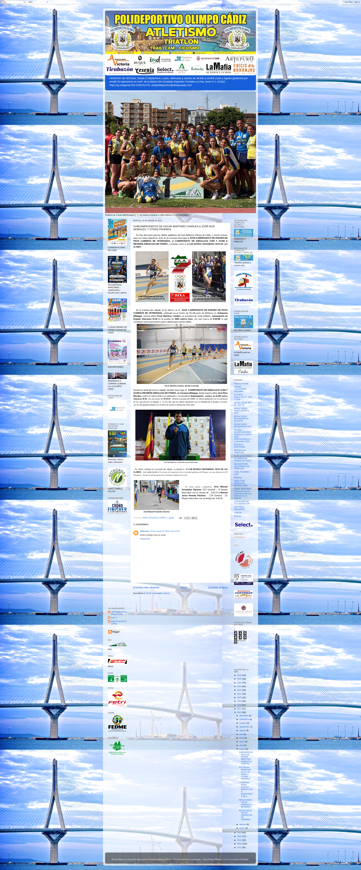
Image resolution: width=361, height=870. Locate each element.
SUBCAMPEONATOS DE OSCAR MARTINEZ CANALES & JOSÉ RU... (246, 758)
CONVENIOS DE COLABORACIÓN (242, 502)
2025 (239, 679)
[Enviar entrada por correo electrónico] (180, 518)
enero (242, 828)
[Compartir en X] (190, 518)
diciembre (244, 716)
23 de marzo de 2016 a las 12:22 (165, 531)
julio (241, 734)
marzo (242, 749)
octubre (243, 723)
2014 (239, 836)
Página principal (241, 383)
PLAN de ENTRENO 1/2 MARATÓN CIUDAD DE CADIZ (243, 458)
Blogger (245, 859)
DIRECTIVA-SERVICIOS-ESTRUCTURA (240, 483)
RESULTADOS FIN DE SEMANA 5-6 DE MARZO (246, 803)
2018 (239, 705)
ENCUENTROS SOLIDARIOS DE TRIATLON (241, 466)
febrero (242, 824)
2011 (239, 847)
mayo (242, 742)
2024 (239, 683)
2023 (239, 686)
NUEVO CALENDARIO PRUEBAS (240, 389)
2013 (239, 840)
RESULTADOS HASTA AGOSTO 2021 (241, 410)
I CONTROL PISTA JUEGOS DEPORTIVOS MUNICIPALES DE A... (246, 789)
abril (241, 745)
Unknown (144, 531)
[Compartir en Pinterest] (196, 518)
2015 (239, 833)
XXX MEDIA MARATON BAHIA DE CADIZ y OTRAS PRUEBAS (245, 773)
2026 (239, 675)
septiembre (244, 727)
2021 (239, 694)
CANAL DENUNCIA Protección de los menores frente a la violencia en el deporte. (243, 493)
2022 (239, 690)
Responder (145, 539)
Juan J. (114, 618)
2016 (239, 712)
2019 (239, 701)
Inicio (184, 587)
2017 (239, 709)
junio (241, 738)
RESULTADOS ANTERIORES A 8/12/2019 (241, 418)
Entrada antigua (218, 587)
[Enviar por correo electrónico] (185, 518)
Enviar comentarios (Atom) (158, 593)
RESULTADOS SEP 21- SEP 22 (242, 404)
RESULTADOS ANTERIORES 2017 (243, 425)
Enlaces (237, 516)
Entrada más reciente (146, 587)
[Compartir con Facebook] (193, 518)
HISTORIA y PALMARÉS (239, 508)
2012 (239, 844)
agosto (242, 730)
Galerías (238, 513)
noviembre (244, 719)
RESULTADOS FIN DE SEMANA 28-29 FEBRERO (246, 815)
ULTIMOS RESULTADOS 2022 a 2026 (243, 397)
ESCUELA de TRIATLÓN (240, 451)
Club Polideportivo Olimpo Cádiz (119, 613)
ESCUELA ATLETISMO (239, 446)
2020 (239, 698)
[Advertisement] (117, 561)
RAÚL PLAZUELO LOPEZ (119, 622)
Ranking (237, 478)
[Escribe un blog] (188, 518)
